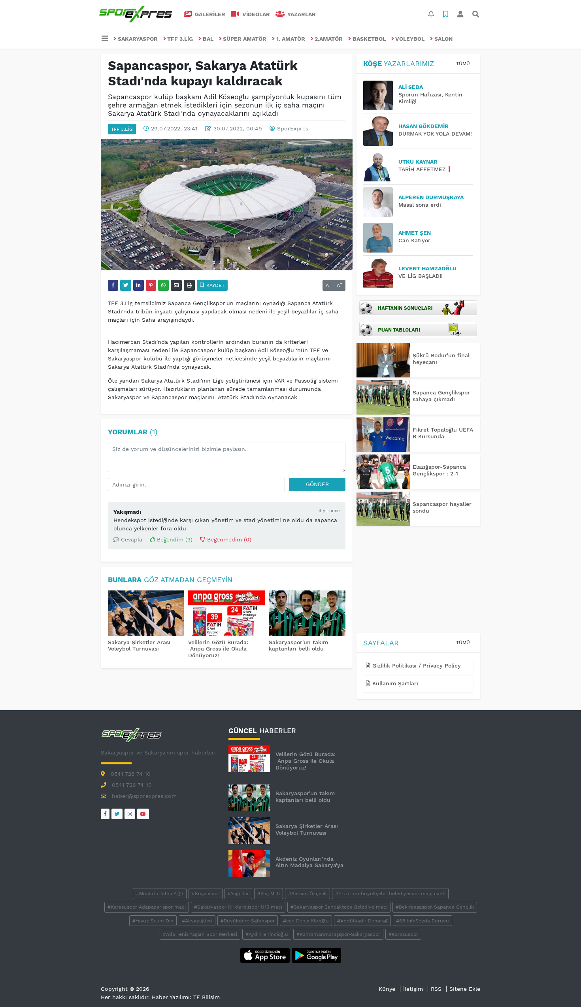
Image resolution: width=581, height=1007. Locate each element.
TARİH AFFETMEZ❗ (425, 169)
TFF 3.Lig (180, 39)
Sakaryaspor (138, 39)
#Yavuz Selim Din (153, 921)
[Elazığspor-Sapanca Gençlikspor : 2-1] (383, 471)
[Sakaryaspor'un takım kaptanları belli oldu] (307, 614)
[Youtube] (143, 814)
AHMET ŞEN (414, 233)
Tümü (463, 63)
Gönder (317, 484)
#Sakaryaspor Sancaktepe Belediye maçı (338, 907)
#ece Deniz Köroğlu (306, 921)
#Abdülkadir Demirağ (362, 921)
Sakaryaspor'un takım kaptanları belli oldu (298, 645)
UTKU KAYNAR (418, 161)
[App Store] (266, 955)
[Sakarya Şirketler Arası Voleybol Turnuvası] (146, 614)
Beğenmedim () (228, 539)
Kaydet (214, 285)
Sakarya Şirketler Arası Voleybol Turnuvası (139, 645)
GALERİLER (209, 14)
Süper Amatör (244, 39)
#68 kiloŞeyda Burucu (422, 921)
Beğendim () (173, 539)
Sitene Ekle (464, 989)
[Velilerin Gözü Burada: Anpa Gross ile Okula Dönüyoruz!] (226, 614)
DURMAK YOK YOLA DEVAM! (435, 133)
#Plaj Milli (268, 893)
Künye (387, 989)
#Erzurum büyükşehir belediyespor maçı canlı (390, 893)
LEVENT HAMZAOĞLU (427, 268)
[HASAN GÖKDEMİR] (380, 131)
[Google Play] (316, 955)
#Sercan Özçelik (307, 893)
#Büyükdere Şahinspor (248, 921)
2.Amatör (329, 39)
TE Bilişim (206, 997)
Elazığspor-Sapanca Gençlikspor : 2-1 (439, 470)
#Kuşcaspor (205, 893)
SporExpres (292, 128)
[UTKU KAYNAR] (380, 166)
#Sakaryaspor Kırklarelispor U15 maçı (238, 907)
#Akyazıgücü (197, 921)
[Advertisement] (418, 581)
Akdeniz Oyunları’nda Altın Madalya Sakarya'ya (309, 862)
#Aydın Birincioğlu (266, 934)
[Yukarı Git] (560, 987)
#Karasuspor (403, 934)
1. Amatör (290, 39)
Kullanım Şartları (394, 683)
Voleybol (409, 39)
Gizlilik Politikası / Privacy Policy (415, 665)
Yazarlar (301, 14)
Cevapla (130, 539)
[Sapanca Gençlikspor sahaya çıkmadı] (383, 397)
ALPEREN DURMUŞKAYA (431, 197)
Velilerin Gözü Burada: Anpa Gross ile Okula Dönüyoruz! (218, 649)
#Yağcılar (238, 893)
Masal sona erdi (419, 205)
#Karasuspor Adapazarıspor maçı (147, 907)
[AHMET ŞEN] (380, 238)
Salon (443, 39)
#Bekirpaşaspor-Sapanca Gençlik (435, 907)
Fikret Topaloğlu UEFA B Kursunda (443, 432)
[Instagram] (129, 814)
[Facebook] (105, 814)
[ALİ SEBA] (380, 95)
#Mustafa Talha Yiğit (159, 893)
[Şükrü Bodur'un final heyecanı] (383, 360)
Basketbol (369, 39)
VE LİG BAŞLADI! (420, 276)
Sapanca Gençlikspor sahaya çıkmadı (441, 395)
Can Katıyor (414, 240)
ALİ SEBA (410, 87)
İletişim (413, 989)
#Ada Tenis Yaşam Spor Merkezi (200, 934)
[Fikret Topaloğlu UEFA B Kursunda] (383, 434)
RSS (436, 989)
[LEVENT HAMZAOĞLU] (380, 273)
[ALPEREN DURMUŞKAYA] (380, 202)
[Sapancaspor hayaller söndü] (383, 509)
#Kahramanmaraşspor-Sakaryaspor (338, 934)
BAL (208, 39)
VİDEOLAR (255, 14)
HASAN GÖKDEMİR (423, 126)
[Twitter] (117, 814)
